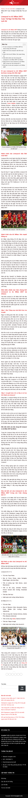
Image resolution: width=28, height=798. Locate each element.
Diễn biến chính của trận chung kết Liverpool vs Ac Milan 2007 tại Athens (13, 58)
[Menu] (2, 3)
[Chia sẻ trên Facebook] (9, 674)
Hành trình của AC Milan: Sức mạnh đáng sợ (14, 55)
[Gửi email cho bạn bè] (15, 674)
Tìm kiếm (3, 684)
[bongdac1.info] (14, 2)
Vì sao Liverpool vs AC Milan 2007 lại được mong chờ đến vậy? (13, 47)
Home (2, 9)
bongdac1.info (12, 756)
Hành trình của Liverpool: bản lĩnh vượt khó (13, 51)
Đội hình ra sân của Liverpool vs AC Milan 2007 (14, 66)
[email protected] (11, 762)
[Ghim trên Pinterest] (18, 674)
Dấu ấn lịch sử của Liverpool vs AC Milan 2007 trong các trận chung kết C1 (13, 62)
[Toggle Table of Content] (23, 44)
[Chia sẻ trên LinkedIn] (21, 674)
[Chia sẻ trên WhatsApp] (7, 674)
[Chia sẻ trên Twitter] (12, 674)
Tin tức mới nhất (10, 9)
